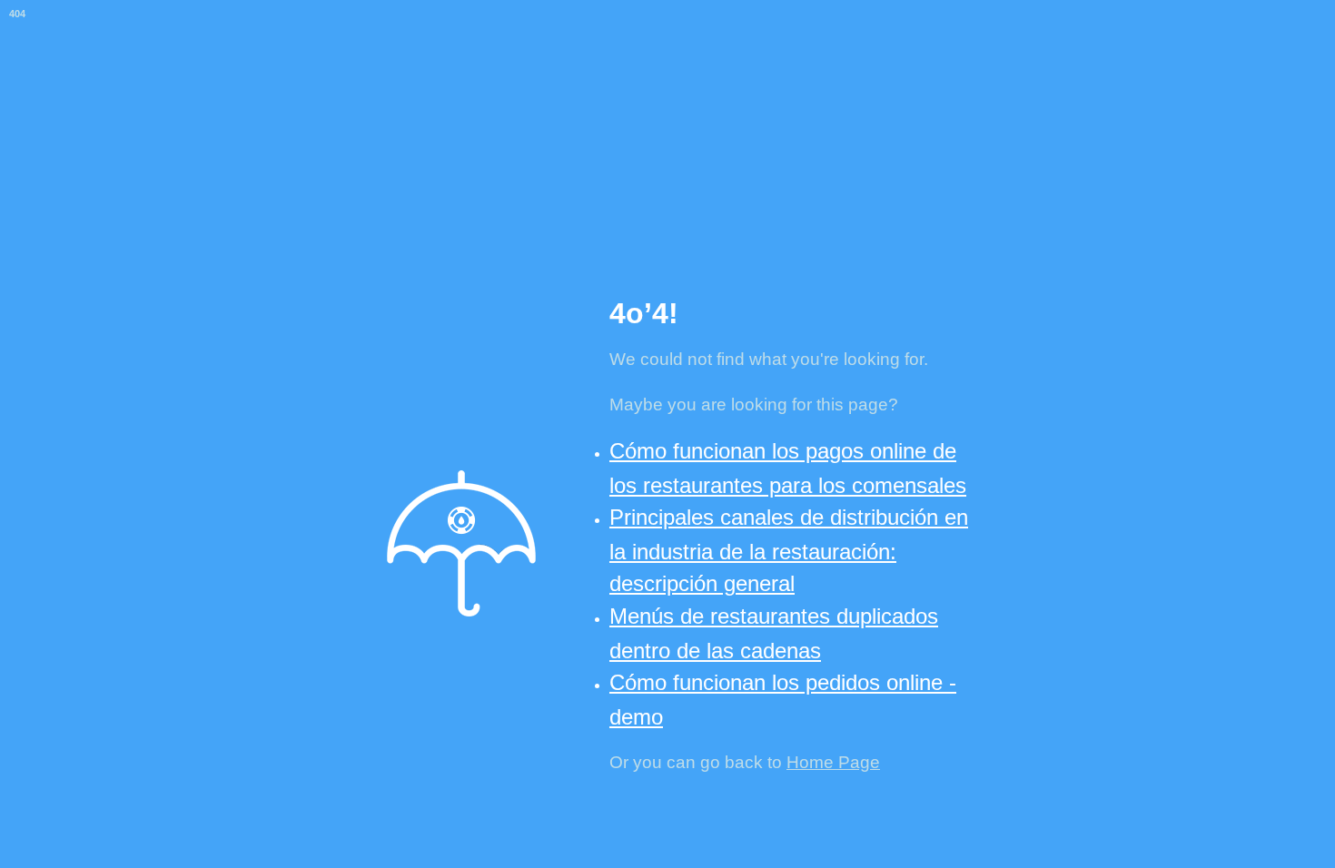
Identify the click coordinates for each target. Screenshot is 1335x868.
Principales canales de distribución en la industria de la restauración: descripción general (788, 550)
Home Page (833, 762)
